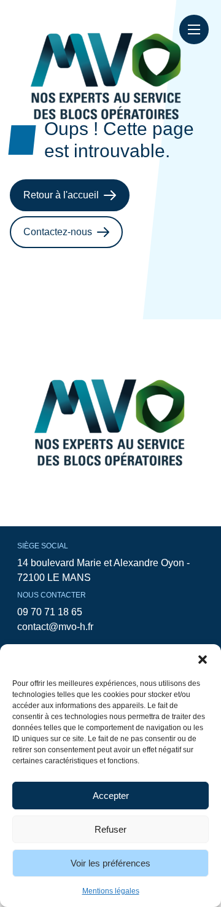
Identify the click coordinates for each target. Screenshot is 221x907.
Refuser (110, 829)
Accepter (111, 795)
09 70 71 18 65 (49, 612)
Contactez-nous (57, 232)
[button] (202, 659)
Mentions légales (110, 891)
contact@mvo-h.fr (55, 626)
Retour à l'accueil (61, 195)
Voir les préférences (110, 863)
